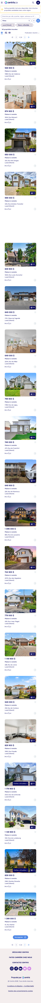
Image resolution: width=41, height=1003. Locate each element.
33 (34, 481)
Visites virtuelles (19, 784)
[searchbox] (19, 16)
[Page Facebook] (16, 968)
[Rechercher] (33, 2)
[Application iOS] (25, 968)
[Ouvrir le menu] (2, 2)
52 (34, 697)
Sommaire (9, 32)
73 (34, 524)
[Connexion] (38, 2)
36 (34, 307)
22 (34, 740)
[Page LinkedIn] (20, 968)
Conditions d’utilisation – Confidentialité (20, 986)
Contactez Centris (20, 963)
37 (34, 870)
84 (34, 654)
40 (34, 914)
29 (34, 150)
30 (34, 437)
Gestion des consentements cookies (20, 991)
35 (34, 611)
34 (34, 567)
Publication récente (31, 33)
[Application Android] (29, 968)
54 (34, 63)
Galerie (2, 32)
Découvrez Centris (20, 952)
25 (34, 264)
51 (34, 827)
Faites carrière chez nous (20, 957)
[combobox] (20, 16)
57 (34, 106)
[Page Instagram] (12, 968)
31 (34, 193)
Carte (6, 32)
